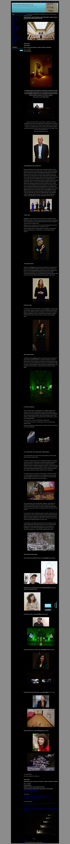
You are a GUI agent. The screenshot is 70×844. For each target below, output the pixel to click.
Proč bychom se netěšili (17, 38)
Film (13, 27)
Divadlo (14, 24)
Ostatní (14, 37)
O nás (14, 17)
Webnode (43, 842)
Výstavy (14, 42)
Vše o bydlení (15, 41)
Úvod (24, 14)
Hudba (14, 33)
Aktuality (14, 22)
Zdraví (14, 43)
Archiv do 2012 (15, 18)
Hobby (14, 32)
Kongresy (14, 36)
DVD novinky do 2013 (16, 26)
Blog (13, 21)
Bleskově (14, 23)
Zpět (24, 840)
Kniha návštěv (15, 19)
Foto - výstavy (15, 31)
